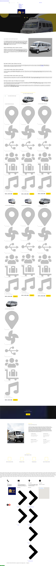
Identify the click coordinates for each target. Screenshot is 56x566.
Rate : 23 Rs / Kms (41, 193)
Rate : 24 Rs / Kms (25, 295)
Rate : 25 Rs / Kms (41, 295)
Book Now (40, 2)
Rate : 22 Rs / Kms (8, 193)
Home (23, 24)
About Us (20, 7)
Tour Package (20, 6)
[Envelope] (9, 505)
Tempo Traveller (21, 4)
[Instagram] (8, 505)
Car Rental (20, 5)
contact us (28, 414)
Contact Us (20, 8)
